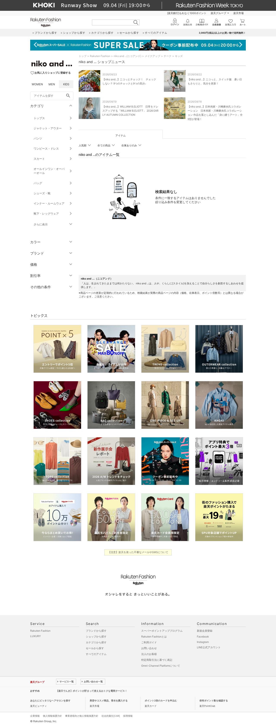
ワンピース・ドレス (46, 148)
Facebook (203, 636)
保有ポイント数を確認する (213, 700)
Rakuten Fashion (100, 56)
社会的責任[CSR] (111, 715)
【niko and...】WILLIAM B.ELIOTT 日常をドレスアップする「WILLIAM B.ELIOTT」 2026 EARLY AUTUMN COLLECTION (130, 110)
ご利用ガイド (149, 642)
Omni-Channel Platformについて (160, 665)
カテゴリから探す (96, 642)
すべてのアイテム (96, 654)
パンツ (38, 138)
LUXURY (35, 636)
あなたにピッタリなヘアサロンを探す (50, 700)
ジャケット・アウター (48, 128)
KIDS (66, 84)
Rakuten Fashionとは (154, 636)
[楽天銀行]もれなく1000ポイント (186, 13)
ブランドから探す (96, 630)
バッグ (38, 183)
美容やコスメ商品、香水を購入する (109, 700)
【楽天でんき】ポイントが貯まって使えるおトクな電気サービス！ (91, 690)
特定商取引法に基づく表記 (156, 659)
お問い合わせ (149, 648)
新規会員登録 (204, 630)
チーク (167, 56)
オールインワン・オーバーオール (49, 171)
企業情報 (35, 715)
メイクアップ (152, 56)
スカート (39, 158)
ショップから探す (96, 636)
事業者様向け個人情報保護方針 (81, 715)
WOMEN (37, 84)
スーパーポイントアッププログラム (162, 630)
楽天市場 (238, 13)
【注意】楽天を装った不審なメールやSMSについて (138, 552)
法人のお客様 (149, 654)
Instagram (203, 642)
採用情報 (128, 715)
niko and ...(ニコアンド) (127, 56)
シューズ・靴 (42, 193)
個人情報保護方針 (52, 715)
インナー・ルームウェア (49, 203)
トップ (82, 56)
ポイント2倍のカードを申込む (161, 700)
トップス (39, 118)
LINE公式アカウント (209, 647)
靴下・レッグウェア (46, 213)
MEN (52, 84)
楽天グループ (218, 13)
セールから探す (95, 648)
